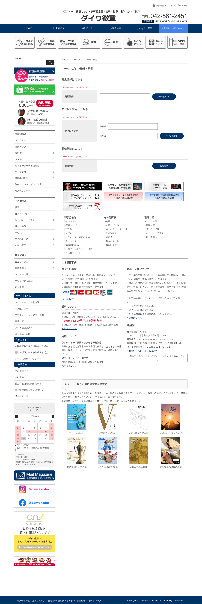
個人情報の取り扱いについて (29, 390)
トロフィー (71, 221)
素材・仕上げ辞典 (24, 327)
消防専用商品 (72, 245)
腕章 (108, 221)
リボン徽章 (111, 233)
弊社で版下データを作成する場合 (31, 352)
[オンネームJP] (34, 551)
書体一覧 (19, 321)
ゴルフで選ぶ (152, 221)
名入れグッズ (112, 241)
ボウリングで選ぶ (155, 233)
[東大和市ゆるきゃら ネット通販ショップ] (34, 565)
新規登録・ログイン (165, 5)
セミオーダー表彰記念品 (77, 237)
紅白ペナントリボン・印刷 (78, 249)
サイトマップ (21, 396)
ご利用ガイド (57, 28)
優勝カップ (71, 225)
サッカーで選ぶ (153, 229)
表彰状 (109, 237)
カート (185, 5)
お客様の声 (115, 28)
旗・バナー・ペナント (117, 229)
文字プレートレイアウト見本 (29, 315)
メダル (68, 233)
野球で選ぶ (151, 225)
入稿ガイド (86, 28)
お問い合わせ (173, 28)
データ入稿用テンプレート (28, 358)
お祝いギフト (112, 245)
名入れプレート (73, 253)
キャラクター (72, 241)
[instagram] (34, 493)
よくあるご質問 (144, 28)
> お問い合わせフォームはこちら (143, 351)
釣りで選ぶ (151, 237)
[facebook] (34, 506)
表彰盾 (18, 153)
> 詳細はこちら (69, 299)
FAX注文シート (22, 308)
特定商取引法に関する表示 (28, 383)
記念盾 (68, 229)
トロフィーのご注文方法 (27, 302)
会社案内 (19, 377)
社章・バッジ (112, 225)
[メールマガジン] (34, 479)
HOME (28, 28)
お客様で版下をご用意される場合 (31, 346)
